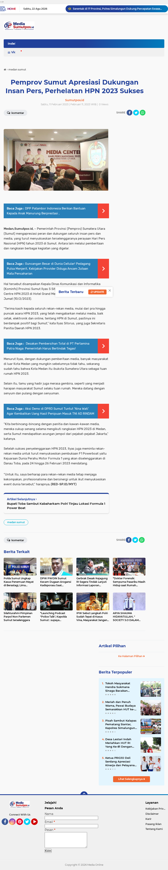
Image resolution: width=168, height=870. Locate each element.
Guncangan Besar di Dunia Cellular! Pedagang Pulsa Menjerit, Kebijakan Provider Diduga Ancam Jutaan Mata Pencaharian (48, 268)
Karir (148, 818)
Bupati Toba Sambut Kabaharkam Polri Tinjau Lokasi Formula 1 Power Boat (56, 506)
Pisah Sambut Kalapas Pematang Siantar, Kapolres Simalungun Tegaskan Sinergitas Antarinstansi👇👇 (120, 724)
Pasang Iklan (153, 824)
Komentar (17, 540)
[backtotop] (84, 795)
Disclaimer (152, 813)
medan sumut (16, 522)
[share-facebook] (129, 112)
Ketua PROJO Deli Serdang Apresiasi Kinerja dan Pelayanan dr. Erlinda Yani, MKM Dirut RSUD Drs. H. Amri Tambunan (120, 761)
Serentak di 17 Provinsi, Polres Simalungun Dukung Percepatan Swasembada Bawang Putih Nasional (118, 8)
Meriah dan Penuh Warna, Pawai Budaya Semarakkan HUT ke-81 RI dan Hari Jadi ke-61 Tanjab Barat (121, 705)
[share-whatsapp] (142, 112)
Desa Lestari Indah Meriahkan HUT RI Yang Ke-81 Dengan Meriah (118, 743)
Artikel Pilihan (112, 646)
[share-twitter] (136, 112)
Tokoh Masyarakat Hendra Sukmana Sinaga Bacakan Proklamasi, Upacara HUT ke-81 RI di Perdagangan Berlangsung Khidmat (120, 687)
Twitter (29, 827)
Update (98, 291)
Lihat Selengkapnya (130, 779)
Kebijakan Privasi (156, 808)
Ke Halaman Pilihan (130, 656)
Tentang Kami (154, 828)
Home (11, 9)
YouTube (37, 827)
